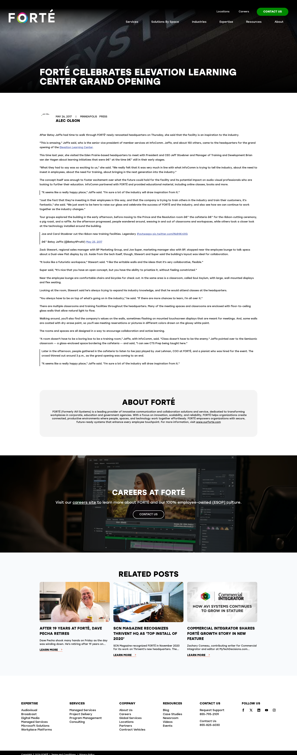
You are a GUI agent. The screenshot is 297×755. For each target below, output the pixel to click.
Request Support (212, 710)
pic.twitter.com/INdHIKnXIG (170, 234)
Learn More (49, 650)
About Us (126, 710)
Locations (223, 12)
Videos (168, 722)
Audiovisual (29, 710)
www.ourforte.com (208, 422)
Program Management (85, 718)
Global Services (130, 718)
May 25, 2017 (94, 242)
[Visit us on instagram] (274, 711)
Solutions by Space (165, 22)
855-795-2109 (209, 714)
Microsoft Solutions (35, 726)
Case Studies (172, 714)
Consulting (77, 722)
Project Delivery (80, 714)
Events (167, 726)
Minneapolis (89, 117)
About (279, 22)
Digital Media (30, 718)
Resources (254, 22)
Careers (244, 12)
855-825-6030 (210, 725)
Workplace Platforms (36, 730)
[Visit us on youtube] (266, 711)
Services (132, 22)
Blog (166, 710)
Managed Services (34, 722)
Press (103, 117)
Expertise (226, 22)
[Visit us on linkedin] (258, 711)
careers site (84, 503)
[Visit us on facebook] (243, 711)
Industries (199, 22)
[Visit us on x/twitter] (251, 711)
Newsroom (170, 718)
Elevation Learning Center (76, 147)
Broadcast (29, 714)
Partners (125, 726)
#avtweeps (144, 234)
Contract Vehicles (132, 730)
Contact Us (272, 12)
